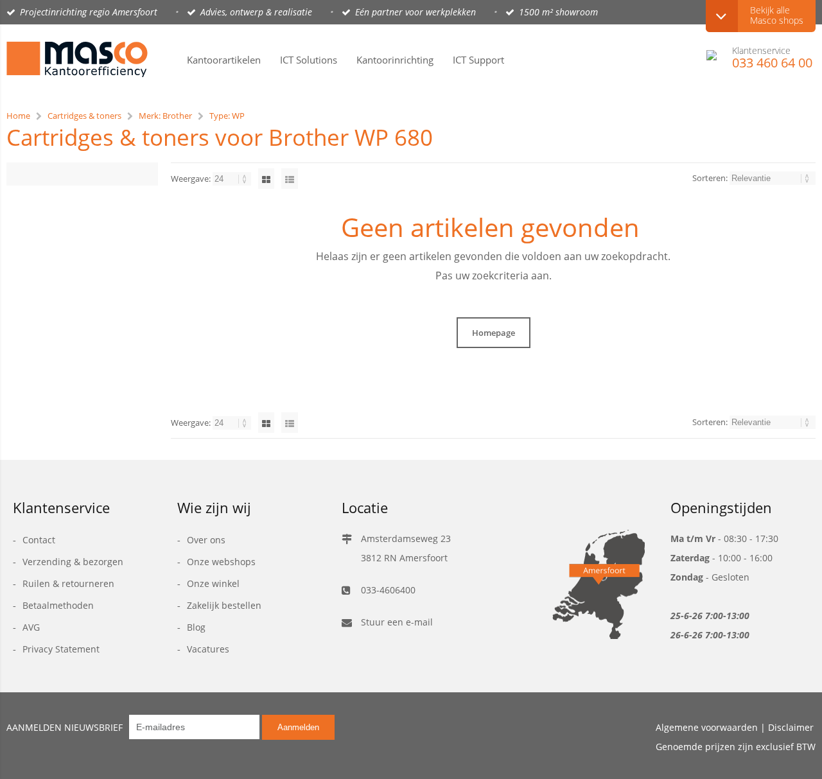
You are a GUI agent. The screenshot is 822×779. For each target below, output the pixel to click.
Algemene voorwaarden (707, 727)
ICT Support (478, 59)
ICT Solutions (308, 59)
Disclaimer (791, 727)
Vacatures (208, 649)
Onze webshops (221, 562)
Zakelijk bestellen (224, 605)
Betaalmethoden (58, 605)
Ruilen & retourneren (68, 583)
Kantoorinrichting (394, 59)
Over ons (206, 540)
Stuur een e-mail (397, 622)
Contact (38, 540)
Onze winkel (213, 583)
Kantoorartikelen (224, 59)
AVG (31, 627)
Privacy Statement (61, 649)
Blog (196, 627)
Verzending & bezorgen (72, 562)
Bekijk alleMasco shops (776, 15)
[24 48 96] (233, 178)
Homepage (493, 332)
